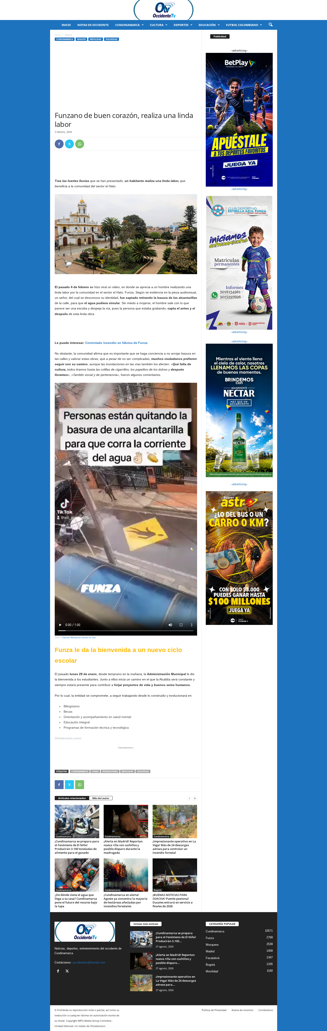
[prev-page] (189, 798)
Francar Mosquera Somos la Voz (79, 637)
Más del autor (100, 798)
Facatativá (212, 958)
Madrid (210, 951)
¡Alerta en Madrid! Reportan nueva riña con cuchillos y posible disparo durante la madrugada (123, 847)
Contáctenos (265, 1010)
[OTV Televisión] (163, 10)
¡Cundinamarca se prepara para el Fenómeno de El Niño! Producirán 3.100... (176, 937)
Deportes (181, 25)
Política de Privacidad (214, 1010)
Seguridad (111, 39)
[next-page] (195, 798)
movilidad (127, 771)
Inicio (66, 25)
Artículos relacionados (72, 798)
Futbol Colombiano (242, 25)
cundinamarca (79, 771)
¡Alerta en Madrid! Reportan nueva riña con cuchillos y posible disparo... (175, 959)
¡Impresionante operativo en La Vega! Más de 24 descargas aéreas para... (176, 981)
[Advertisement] (126, 77)
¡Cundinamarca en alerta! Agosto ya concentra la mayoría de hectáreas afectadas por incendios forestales (125, 900)
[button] (270, 25)
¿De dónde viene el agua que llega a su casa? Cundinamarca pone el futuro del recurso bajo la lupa (76, 900)
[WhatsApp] (79, 144)
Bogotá (81, 39)
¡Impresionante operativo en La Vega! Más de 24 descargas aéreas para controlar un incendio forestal (174, 847)
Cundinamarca (127, 25)
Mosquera (212, 944)
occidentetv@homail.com (89, 962)
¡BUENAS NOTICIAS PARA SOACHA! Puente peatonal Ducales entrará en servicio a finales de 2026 (173, 900)
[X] (69, 144)
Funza (95, 771)
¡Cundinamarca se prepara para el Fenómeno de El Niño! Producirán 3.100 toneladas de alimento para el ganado (77, 847)
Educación (207, 25)
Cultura (157, 25)
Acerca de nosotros (242, 1010)
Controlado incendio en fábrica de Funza (116, 343)
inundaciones (110, 771)
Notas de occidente (93, 25)
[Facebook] (59, 144)
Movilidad (95, 39)
